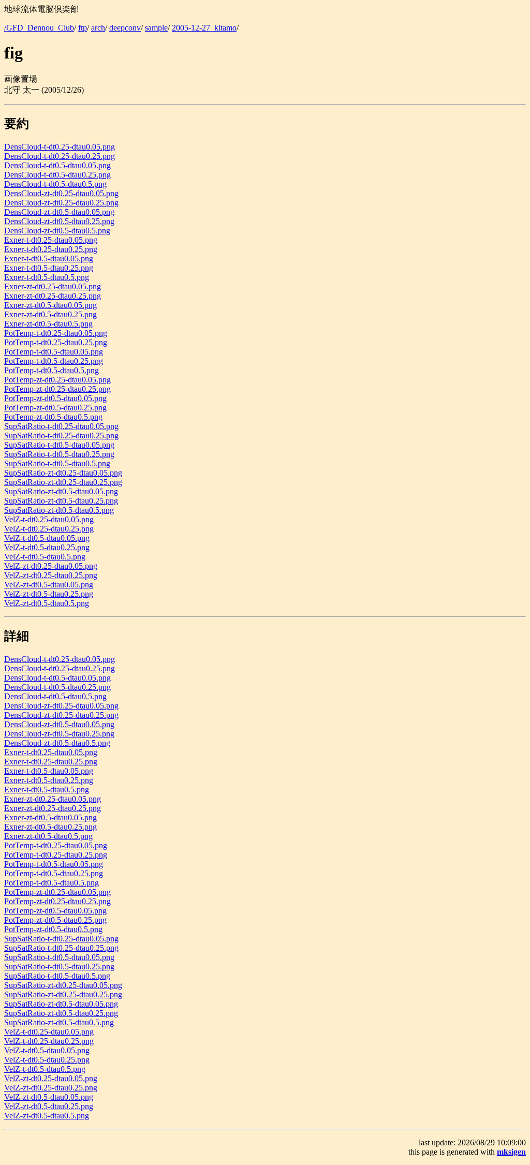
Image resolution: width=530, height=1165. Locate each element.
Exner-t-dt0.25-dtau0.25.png (50, 249)
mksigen (511, 1151)
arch (98, 27)
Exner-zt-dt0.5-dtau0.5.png (48, 323)
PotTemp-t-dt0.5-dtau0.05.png (53, 351)
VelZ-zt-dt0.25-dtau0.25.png (50, 575)
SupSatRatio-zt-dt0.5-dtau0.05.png (61, 491)
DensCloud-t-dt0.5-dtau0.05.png (57, 165)
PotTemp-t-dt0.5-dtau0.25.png (53, 361)
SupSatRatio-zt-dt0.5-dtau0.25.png (61, 500)
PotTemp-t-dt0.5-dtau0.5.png (51, 370)
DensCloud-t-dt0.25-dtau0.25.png (59, 156)
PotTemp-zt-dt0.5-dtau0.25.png (55, 407)
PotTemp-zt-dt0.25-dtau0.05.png (57, 379)
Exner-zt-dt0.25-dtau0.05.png (52, 286)
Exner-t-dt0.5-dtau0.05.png (48, 258)
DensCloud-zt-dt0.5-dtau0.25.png (59, 221)
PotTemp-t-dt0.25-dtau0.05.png (55, 333)
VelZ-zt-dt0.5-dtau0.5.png (46, 603)
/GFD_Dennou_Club (39, 27)
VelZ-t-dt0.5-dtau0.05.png (47, 538)
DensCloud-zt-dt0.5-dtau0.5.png (57, 230)
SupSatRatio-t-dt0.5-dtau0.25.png (59, 454)
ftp (82, 27)
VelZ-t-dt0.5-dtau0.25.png (47, 547)
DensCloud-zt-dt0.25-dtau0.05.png (61, 193)
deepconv (125, 27)
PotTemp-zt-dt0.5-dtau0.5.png (53, 416)
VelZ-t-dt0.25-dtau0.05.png (49, 519)
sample (156, 27)
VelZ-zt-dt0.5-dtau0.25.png (48, 593)
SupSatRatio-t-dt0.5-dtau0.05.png (59, 444)
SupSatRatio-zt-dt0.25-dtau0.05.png (63, 472)
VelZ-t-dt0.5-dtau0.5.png (44, 556)
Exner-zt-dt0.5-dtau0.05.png (50, 305)
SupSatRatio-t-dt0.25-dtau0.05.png (61, 426)
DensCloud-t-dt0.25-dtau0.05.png (59, 146)
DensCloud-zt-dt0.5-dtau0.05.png (59, 212)
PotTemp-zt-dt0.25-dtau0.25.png (57, 389)
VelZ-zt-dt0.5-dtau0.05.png (48, 584)
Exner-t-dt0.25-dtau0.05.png (50, 239)
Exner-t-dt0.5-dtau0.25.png (48, 267)
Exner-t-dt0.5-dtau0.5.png (46, 277)
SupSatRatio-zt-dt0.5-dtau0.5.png (59, 510)
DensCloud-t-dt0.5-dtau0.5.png (55, 184)
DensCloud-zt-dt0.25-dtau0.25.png (61, 202)
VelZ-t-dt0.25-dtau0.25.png (49, 528)
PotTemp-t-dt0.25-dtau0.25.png (55, 342)
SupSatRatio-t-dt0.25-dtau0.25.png (61, 435)
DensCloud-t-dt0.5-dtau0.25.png (57, 174)
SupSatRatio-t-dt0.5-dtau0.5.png (57, 463)
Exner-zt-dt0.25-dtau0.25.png (52, 295)
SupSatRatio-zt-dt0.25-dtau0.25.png (63, 482)
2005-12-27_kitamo (204, 27)
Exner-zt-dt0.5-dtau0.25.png (50, 314)
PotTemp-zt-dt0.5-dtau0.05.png (55, 398)
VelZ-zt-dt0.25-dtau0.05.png (50, 566)
